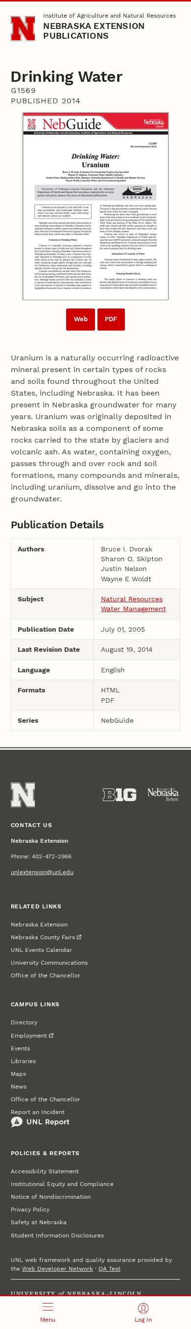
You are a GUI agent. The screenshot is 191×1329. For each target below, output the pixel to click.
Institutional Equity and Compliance (62, 1184)
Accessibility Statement (45, 1171)
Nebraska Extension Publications (93, 31)
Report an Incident (38, 1112)
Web (81, 319)
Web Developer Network (57, 1268)
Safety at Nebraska (39, 1222)
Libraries (23, 1061)
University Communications (49, 962)
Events (20, 1048)
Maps (18, 1073)
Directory (24, 1022)
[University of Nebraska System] (163, 795)
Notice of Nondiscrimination (51, 1196)
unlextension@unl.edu (42, 872)
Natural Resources (132, 599)
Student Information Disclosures (57, 1235)
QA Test (109, 1268)
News (18, 1086)
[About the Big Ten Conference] (119, 795)
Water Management (133, 609)
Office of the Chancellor (45, 975)
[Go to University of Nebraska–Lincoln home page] (23, 28)
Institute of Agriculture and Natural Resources (109, 15)
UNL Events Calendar (41, 950)
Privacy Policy (30, 1209)
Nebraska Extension (39, 924)
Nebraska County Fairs (43, 937)
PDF (111, 319)
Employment (29, 1035)
